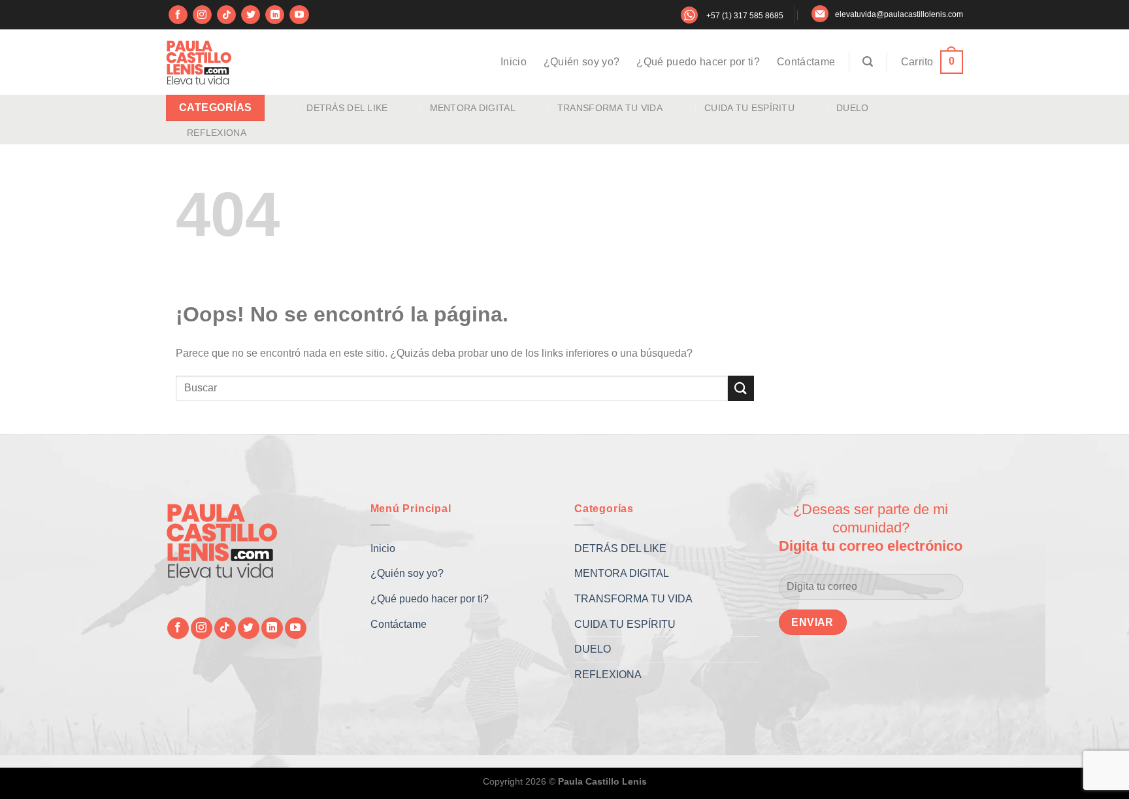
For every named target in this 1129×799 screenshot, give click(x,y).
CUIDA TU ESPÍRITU (749, 108)
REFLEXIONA (216, 132)
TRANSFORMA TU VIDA (610, 108)
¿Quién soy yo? (581, 61)
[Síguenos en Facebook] (178, 15)
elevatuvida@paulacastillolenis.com (899, 14)
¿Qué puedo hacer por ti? (698, 61)
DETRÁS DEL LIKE (346, 108)
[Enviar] (741, 388)
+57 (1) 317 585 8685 (744, 15)
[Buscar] (867, 61)
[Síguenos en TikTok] (226, 15)
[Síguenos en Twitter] (250, 15)
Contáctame (806, 61)
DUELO (852, 108)
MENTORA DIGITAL (472, 108)
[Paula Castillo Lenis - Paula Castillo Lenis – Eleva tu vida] (198, 62)
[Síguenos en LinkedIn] (274, 15)
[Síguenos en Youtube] (298, 15)
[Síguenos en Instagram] (202, 15)
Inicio (513, 61)
